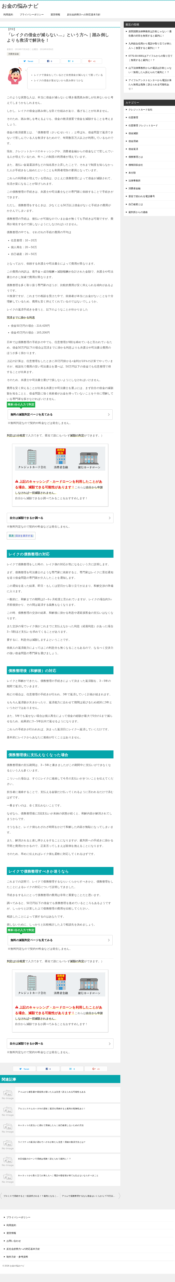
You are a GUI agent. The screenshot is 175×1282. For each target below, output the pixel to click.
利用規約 (8, 14)
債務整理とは (136, 156)
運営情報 (55, 14)
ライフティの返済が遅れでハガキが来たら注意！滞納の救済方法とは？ (52, 1142)
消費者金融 (13, 54)
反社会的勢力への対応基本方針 (83, 14)
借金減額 (133, 133)
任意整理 (133, 117)
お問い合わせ (13, 1241)
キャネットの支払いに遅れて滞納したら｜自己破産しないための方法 (51, 1125)
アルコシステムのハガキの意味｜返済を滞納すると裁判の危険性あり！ (52, 1108)
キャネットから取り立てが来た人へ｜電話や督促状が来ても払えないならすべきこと (58, 1175)
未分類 (132, 172)
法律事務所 (134, 180)
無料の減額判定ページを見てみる (32, 414)
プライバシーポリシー (32, 14)
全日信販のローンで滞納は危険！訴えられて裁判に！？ (44, 1159)
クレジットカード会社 (140, 109)
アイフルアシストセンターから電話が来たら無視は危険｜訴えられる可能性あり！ (150, 84)
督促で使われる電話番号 (142, 196)
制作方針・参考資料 (17, 1256)
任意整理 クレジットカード (143, 125)
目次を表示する (24, 536)
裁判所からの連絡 (138, 212)
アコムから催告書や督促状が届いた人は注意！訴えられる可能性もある (52, 1092)
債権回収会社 (136, 164)
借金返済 (133, 149)
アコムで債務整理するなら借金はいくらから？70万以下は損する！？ (91, 1196)
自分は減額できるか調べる (26, 517)
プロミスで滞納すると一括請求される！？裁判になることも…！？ (31, 1196)
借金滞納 (133, 141)
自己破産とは (136, 204)
